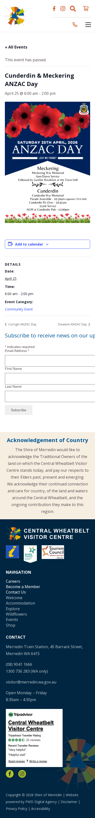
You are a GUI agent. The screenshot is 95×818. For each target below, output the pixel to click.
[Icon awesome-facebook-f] (54, 8)
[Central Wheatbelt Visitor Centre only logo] (16, 16)
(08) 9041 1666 (19, 664)
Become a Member (23, 586)
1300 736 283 (18, 671)
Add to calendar (29, 244)
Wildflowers (16, 614)
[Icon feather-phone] (75, 24)
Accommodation (20, 603)
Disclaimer (69, 801)
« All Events (16, 47)
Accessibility (40, 808)
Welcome (14, 597)
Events (12, 619)
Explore (13, 608)
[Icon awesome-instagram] (62, 8)
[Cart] (85, 8)
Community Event (19, 309)
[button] (73, 8)
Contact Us (16, 592)
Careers (13, 581)
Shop (10, 625)
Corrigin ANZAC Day (22, 324)
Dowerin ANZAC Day (72, 324)
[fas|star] (10, 774)
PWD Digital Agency (41, 801)
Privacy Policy (16, 808)
